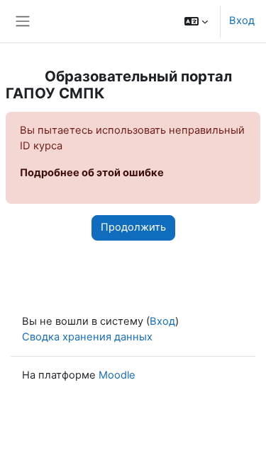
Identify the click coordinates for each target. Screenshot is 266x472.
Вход (242, 20)
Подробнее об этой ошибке (92, 172)
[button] (196, 21)
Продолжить (133, 227)
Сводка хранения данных (87, 336)
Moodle (117, 375)
